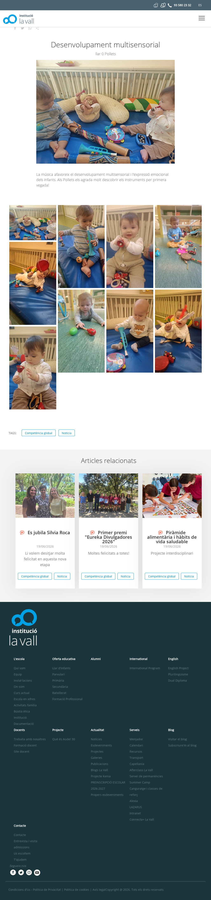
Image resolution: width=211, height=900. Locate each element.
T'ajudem (20, 860)
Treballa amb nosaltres (30, 739)
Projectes (97, 751)
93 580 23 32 (182, 5)
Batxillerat (59, 693)
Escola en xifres (24, 699)
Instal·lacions (23, 680)
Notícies (96, 739)
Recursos (136, 751)
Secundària (60, 687)
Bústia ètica (22, 711)
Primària (58, 680)
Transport (136, 758)
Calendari (136, 745)
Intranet (135, 813)
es (200, 5)
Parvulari (58, 674)
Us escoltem (22, 853)
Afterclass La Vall (141, 770)
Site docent (21, 751)
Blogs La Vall (99, 770)
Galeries (96, 758)
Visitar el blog (177, 739)
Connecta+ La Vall (142, 819)
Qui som (19, 668)
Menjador (136, 739)
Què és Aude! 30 (63, 739)
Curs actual (21, 693)
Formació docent (25, 745)
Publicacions (99, 764)
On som (19, 687)
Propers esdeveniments (107, 795)
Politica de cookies (76, 890)
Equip (18, 674)
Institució (20, 717)
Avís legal (99, 890)
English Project (178, 668)
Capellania (137, 764)
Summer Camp (140, 782)
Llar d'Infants (61, 668)
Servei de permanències (146, 776)
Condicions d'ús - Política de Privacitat (34, 890)
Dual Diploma (177, 680)
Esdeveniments (101, 745)
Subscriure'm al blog (182, 745)
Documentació (24, 724)
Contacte (20, 835)
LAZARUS (136, 807)
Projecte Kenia (101, 776)
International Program (145, 668)
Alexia (134, 801)
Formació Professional (67, 699)
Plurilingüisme (178, 674)
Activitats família (25, 705)
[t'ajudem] (155, 5)
